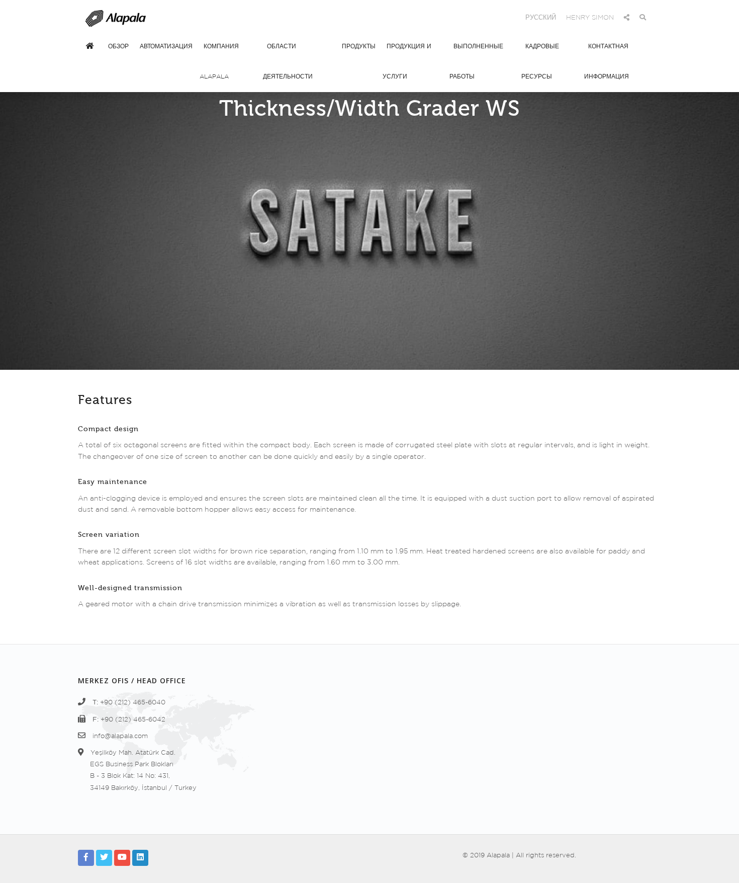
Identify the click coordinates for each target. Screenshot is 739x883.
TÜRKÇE (374, 18)
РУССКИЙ (540, 18)
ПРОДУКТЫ (359, 46)
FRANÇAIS (497, 18)
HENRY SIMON (590, 18)
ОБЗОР (118, 46)
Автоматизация (166, 46)
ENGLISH (412, 18)
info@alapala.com (120, 736)
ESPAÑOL (453, 18)
